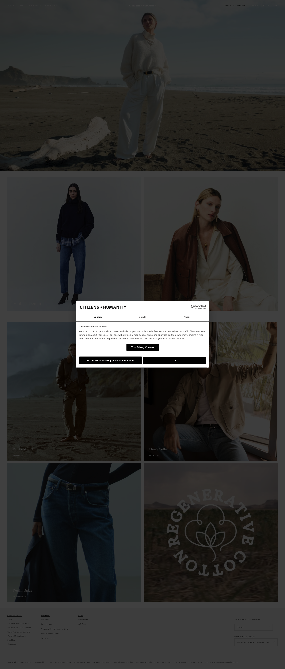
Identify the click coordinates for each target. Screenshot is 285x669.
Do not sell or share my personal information (110, 360)
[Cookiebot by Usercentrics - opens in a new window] (193, 307)
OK (174, 360)
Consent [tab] (98, 317)
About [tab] (187, 317)
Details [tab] (142, 317)
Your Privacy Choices (142, 347)
